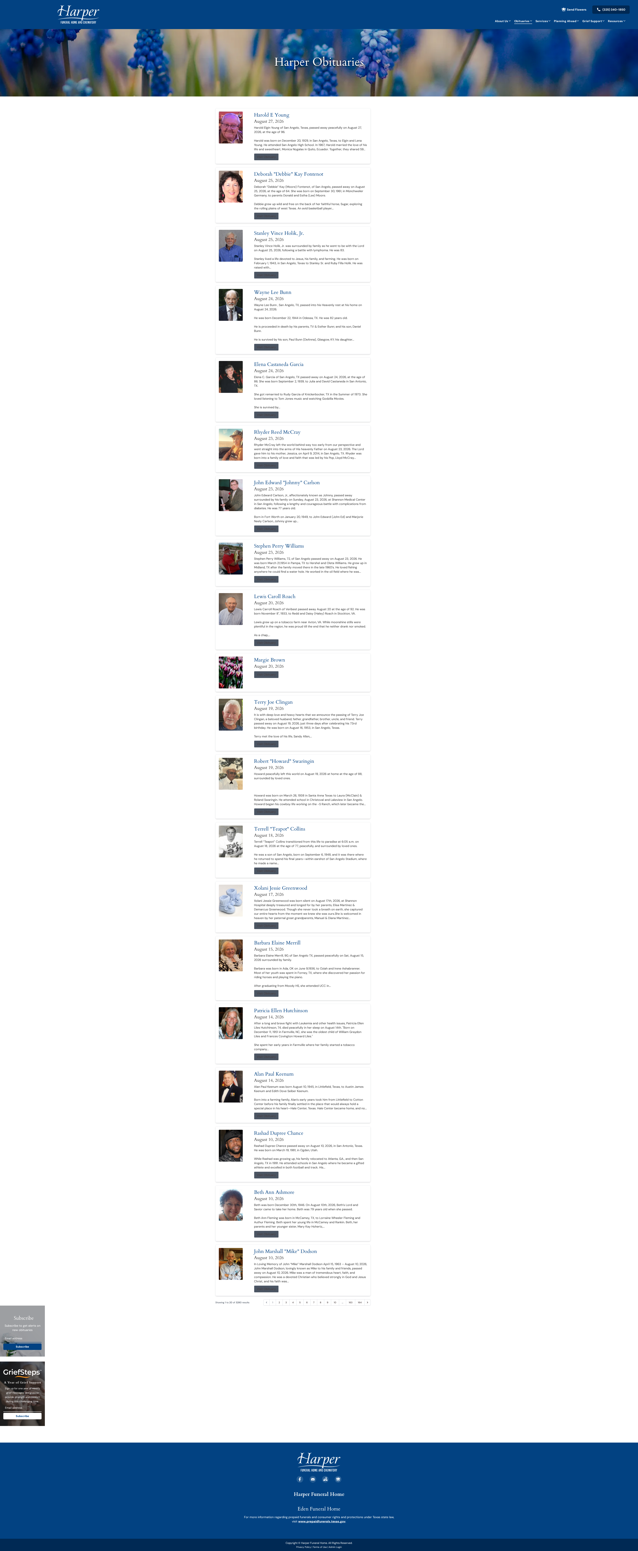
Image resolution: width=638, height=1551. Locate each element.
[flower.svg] (338, 1479)
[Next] (367, 1302)
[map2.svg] (325, 1479)
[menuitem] (502, 21)
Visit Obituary (266, 157)
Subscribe (22, 1346)
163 (350, 1302)
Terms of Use (320, 1547)
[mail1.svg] (313, 1479)
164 (360, 1302)
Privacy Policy (303, 1547)
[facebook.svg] (300, 1479)
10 (335, 1302)
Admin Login (335, 1547)
